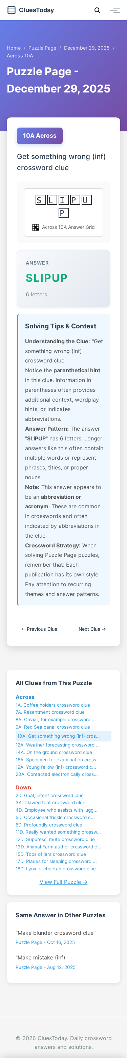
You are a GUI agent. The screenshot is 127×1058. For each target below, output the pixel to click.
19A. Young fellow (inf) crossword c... (56, 767)
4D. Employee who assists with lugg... (57, 810)
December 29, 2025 (87, 48)
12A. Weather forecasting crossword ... (58, 745)
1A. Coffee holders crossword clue (53, 705)
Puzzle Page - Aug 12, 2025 (46, 967)
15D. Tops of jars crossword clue (51, 854)
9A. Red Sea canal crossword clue (53, 727)
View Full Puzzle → (64, 881)
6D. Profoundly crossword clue (49, 825)
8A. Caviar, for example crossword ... (56, 719)
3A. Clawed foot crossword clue (50, 802)
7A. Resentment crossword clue (50, 712)
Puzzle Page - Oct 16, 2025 (45, 942)
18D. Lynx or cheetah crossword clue (56, 868)
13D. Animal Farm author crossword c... (58, 846)
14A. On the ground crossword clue (54, 752)
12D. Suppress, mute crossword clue (55, 839)
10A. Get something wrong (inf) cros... (58, 736)
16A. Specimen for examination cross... (58, 759)
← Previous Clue (39, 629)
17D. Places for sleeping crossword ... (56, 861)
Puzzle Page (42, 48)
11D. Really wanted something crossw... (58, 832)
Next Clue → (92, 629)
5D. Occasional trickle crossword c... (55, 817)
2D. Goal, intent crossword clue (50, 795)
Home (14, 48)
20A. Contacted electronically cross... (57, 774)
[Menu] (113, 10)
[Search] (97, 10)
